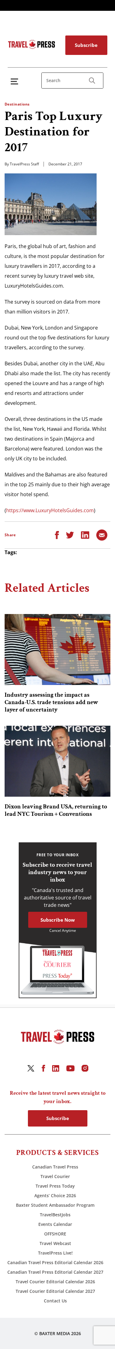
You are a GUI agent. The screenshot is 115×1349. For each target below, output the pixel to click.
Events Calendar (55, 1224)
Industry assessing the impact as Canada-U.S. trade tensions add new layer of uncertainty (51, 702)
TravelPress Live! (55, 1253)
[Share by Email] (101, 534)
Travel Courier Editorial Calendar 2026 (55, 1282)
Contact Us (55, 1301)
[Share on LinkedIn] (85, 534)
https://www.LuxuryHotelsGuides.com (50, 510)
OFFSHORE (55, 1234)
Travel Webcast (55, 1243)
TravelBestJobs (55, 1215)
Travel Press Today (55, 1186)
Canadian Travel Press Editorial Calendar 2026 (55, 1262)
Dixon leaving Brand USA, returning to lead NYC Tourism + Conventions (56, 810)
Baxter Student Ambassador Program (55, 1205)
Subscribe (86, 45)
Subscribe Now (57, 920)
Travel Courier (55, 1176)
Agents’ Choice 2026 (55, 1195)
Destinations (17, 104)
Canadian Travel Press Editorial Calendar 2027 (55, 1272)
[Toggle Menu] (16, 81)
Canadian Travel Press (55, 1167)
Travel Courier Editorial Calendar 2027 (55, 1291)
